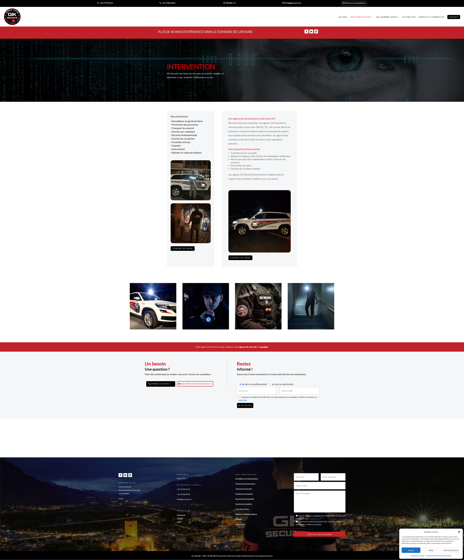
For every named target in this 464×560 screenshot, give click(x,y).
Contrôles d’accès (181, 142)
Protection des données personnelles (438, 555)
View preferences (451, 550)
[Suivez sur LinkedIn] (311, 31)
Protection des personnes (185, 124)
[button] (459, 532)
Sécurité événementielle (184, 135)
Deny (431, 550)
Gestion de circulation (183, 138)
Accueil (343, 17)
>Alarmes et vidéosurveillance (186, 152)
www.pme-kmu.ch (265, 556)
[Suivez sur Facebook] (306, 31)
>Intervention (178, 149)
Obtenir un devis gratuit (196, 384)
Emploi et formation (431, 17)
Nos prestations (361, 17)
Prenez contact (160, 384)
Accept (411, 550)
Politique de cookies (417, 555)
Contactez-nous (183, 248)
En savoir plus (314, 519)
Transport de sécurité (183, 128)
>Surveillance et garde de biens (187, 121)
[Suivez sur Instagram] (316, 31)
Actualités (409, 17)
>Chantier (176, 145)
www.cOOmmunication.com (246, 556)
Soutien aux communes (183, 131)
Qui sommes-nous (386, 17)
